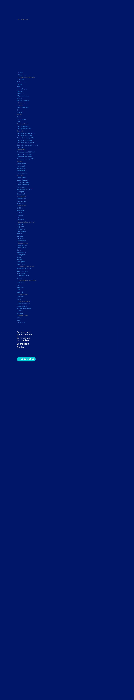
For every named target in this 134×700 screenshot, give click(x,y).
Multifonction (21, 273)
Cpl (18, 110)
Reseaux (19, 112)
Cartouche (20, 297)
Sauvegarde (20, 192)
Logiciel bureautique (23, 304)
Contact (21, 347)
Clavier (19, 250)
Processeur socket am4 (24, 157)
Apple (19, 87)
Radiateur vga (21, 201)
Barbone (19, 91)
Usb (18, 217)
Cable (19, 290)
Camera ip (20, 236)
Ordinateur (20, 79)
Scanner (19, 278)
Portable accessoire (23, 100)
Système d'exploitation (24, 308)
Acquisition (20, 215)
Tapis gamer (21, 262)
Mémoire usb (21, 187)
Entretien (20, 313)
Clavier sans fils (22, 245)
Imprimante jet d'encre (24, 269)
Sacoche (19, 98)
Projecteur (20, 227)
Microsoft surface (22, 89)
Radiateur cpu (21, 199)
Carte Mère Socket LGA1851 (26, 133)
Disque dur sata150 (23, 180)
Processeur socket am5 (24, 154)
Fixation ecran (21, 241)
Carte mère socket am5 (24, 135)
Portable (19, 84)
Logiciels (19, 311)
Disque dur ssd (21, 178)
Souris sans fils (21, 252)
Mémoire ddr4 (21, 166)
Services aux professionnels (24, 333)
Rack (18, 122)
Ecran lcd (20, 224)
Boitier (19, 117)
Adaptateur (20, 287)
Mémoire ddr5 (21, 164)
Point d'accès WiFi (22, 108)
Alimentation (21, 210)
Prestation (21, 322)
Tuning (19, 318)
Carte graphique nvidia (24, 129)
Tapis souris (21, 264)
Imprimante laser (22, 271)
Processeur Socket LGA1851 (26, 152)
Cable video (20, 292)
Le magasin (23, 344)
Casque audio (21, 231)
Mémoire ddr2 (21, 171)
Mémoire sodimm (22, 173)
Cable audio (20, 283)
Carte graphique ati (23, 126)
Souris (19, 257)
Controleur (20, 220)
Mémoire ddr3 (21, 168)
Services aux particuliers (24, 339)
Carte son (20, 147)
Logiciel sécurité (22, 306)
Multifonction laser (23, 276)
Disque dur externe (23, 185)
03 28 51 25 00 (27, 359)
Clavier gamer (21, 248)
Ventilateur (20, 203)
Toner (19, 299)
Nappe (19, 285)
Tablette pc (20, 93)
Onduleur (20, 208)
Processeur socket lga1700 (25, 159)
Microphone (22, 75)
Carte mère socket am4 (24, 140)
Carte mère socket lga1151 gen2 (27, 145)
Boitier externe (21, 119)
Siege (18, 320)
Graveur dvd (21, 194)
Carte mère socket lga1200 (25, 143)
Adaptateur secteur (23, 96)
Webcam (20, 234)
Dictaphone (20, 238)
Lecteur (19, 213)
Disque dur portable (23, 182)
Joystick (19, 259)
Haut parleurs (21, 229)
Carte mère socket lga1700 (25, 138)
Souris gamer (21, 255)
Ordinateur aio (21, 82)
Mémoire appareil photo (24, 189)
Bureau (20, 72)
